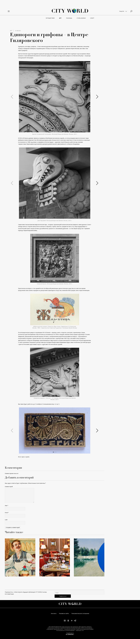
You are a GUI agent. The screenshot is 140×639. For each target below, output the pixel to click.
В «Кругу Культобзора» (89, 559)
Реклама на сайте (64, 613)
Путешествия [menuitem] (50, 18)
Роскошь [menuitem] (69, 18)
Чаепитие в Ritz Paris (54, 559)
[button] (53, 130)
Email (7, 512)
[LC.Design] (70, 634)
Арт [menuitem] (60, 18)
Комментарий (9, 486)
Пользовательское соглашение (80, 613)
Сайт (6, 519)
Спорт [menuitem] (92, 18)
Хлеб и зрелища (20, 558)
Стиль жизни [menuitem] (81, 18)
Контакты (53, 613)
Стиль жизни (54, 554)
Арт (11, 30)
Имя (6, 505)
